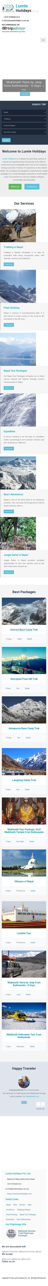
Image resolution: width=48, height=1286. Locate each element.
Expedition (10, 1216)
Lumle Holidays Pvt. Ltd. (22, 1275)
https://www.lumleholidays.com (19, 1191)
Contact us (32, 186)
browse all (40, 1106)
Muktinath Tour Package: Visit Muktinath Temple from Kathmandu (24, 831)
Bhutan (22, 1202)
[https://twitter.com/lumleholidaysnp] (9, 1264)
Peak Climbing (11, 1211)
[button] (38, 1101)
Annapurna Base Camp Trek (24, 728)
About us (15, 186)
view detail (25, 94)
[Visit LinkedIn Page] (13, 1264)
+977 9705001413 (12, 17)
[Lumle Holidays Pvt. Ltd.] (8, 8)
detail (24, 1099)
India (29, 1202)
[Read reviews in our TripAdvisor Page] (14, 29)
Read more (9, 264)
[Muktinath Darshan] (11, 1230)
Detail (29, 639)
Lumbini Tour (24, 933)
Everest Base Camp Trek (24, 629)
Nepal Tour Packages (28, 1211)
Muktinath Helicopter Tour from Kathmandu (24, 1036)
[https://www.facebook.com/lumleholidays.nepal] (4, 1264)
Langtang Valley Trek (24, 780)
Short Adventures (24, 1216)
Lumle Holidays (8, 159)
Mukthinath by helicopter (34, 1093)
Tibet (15, 1202)
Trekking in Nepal (23, 1207)
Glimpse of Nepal (24, 881)
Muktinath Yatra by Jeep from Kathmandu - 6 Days (24, 984)
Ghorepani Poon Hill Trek (24, 679)
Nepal (8, 1202)
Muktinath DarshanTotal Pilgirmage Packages (26, 1230)
